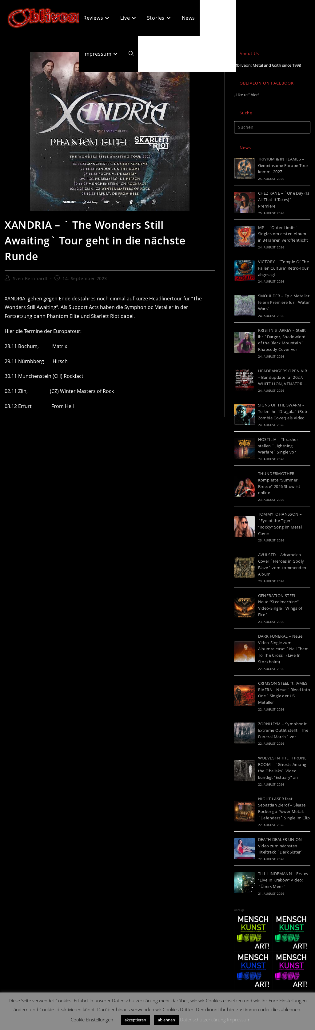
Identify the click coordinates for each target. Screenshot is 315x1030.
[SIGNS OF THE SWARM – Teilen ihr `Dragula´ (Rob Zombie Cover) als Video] (244, 414)
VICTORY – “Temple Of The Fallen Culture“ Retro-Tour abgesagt (283, 268)
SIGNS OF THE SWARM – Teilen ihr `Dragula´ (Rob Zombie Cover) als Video (282, 411)
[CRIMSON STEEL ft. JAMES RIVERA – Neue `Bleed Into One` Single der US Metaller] (244, 695)
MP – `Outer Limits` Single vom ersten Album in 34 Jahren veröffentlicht (283, 234)
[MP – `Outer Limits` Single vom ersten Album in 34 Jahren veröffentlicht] (244, 236)
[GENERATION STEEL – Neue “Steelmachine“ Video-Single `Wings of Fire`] (244, 607)
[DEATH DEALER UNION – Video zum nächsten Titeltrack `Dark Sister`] (244, 848)
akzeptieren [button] (135, 1020)
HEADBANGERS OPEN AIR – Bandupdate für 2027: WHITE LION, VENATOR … (282, 377)
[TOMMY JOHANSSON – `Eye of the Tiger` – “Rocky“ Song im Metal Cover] (244, 526)
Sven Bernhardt (30, 278)
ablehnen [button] (166, 1020)
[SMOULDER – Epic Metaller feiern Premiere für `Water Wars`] (244, 305)
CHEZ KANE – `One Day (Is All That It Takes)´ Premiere (283, 199)
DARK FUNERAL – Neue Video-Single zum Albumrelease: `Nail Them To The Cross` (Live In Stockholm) (283, 648)
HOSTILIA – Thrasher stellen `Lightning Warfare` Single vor (278, 446)
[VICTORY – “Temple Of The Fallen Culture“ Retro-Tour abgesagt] (244, 270)
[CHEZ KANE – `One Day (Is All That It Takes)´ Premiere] (244, 202)
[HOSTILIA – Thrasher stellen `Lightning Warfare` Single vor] (244, 448)
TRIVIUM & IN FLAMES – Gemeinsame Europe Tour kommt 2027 (283, 165)
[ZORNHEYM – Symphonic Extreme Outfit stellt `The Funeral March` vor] (244, 733)
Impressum (238, 1019)
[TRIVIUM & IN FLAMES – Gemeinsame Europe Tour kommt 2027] (244, 168)
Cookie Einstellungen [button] (92, 1019)
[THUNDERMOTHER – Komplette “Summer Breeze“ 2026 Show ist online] (244, 486)
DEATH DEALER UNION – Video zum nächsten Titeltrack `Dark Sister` (281, 846)
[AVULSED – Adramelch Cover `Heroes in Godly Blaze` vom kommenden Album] (244, 567)
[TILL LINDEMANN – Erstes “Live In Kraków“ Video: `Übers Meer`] (244, 882)
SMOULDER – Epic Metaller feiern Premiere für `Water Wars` (284, 302)
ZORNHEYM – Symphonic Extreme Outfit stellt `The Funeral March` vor (283, 730)
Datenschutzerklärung (203, 1019)
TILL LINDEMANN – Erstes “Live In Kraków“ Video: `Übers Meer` (283, 880)
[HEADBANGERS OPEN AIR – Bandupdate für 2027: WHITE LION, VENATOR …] (244, 380)
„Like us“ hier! (246, 94)
